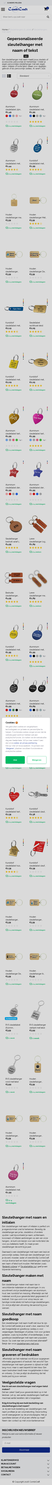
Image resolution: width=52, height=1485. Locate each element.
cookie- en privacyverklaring (25, 743)
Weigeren (10, 748)
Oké (15, 760)
